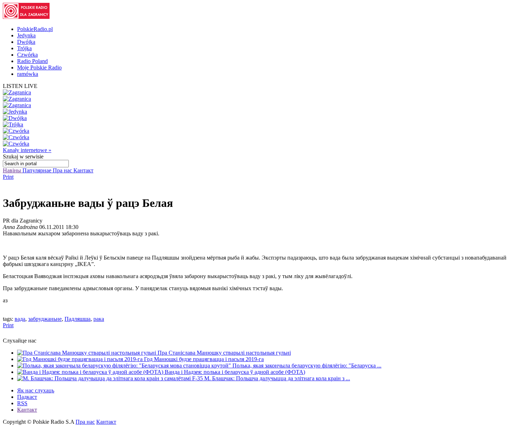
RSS (22, 403)
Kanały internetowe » (27, 150)
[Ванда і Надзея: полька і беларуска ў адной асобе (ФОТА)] (91, 372)
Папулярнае (37, 170)
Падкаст (27, 397)
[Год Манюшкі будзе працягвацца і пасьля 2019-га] (80, 359)
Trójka (24, 48)
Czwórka (27, 55)
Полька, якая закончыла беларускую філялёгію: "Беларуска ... (306, 365)
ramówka (27, 74)
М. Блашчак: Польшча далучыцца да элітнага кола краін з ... (277, 378)
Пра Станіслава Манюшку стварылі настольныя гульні (224, 353)
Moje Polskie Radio (39, 67)
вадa (20, 319)
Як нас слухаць (35, 390)
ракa (98, 319)
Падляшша (78, 319)
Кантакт (83, 170)
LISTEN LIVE (20, 86)
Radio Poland (32, 61)
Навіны (12, 170)
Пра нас (63, 170)
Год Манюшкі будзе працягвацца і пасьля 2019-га (204, 359)
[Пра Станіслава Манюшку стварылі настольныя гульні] (87, 353)
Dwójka (26, 42)
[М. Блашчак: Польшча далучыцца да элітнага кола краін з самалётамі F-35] (110, 378)
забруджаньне (45, 319)
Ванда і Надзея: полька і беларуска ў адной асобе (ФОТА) (235, 372)
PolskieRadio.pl (35, 29)
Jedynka (26, 35)
